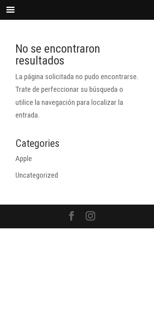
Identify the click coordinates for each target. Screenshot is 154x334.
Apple (23, 158)
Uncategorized (36, 175)
